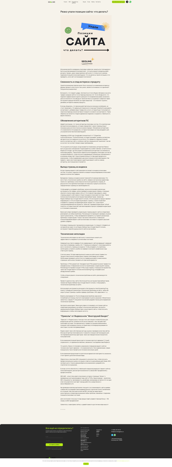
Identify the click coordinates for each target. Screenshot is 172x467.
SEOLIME (63, 376)
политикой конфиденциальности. (123, 460)
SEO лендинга (84, 440)
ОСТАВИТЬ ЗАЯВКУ (54, 444)
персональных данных (56, 449)
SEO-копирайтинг (85, 449)
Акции (84, 2)
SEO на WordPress (85, 437)
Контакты (98, 2)
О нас (88, 2)
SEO (70, 2)
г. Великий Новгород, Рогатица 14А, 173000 (116, 439)
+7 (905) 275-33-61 (116, 430)
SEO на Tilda (83, 436)
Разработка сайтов (75, 2)
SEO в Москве (84, 433)
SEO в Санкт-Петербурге (83, 435)
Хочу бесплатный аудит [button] (118, 2)
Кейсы (93, 2)
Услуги (65, 2)
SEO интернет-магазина (84, 440)
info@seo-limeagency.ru (117, 431)
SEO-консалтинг (84, 447)
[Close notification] (171, 459)
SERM (82, 450)
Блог (97, 436)
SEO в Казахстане (85, 446)
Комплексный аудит (85, 430)
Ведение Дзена (84, 431)
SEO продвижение (72, 401)
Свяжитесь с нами (66, 404)
